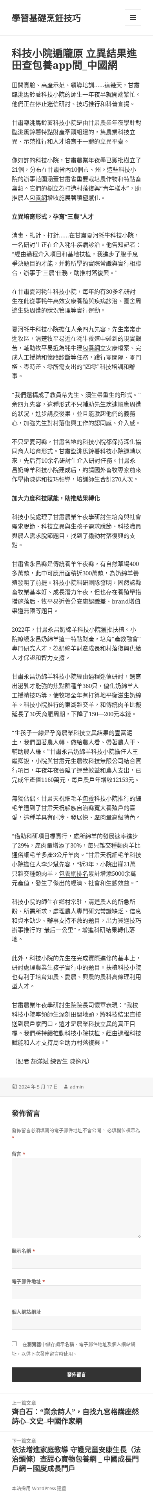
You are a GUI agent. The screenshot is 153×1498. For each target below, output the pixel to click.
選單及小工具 (133, 17)
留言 (19, 1154)
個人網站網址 (26, 1312)
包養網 (38, 197)
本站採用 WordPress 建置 (39, 1488)
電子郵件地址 (29, 1281)
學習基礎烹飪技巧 (46, 17)
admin (77, 1086)
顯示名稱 (24, 1251)
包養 (88, 798)
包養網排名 (73, 873)
